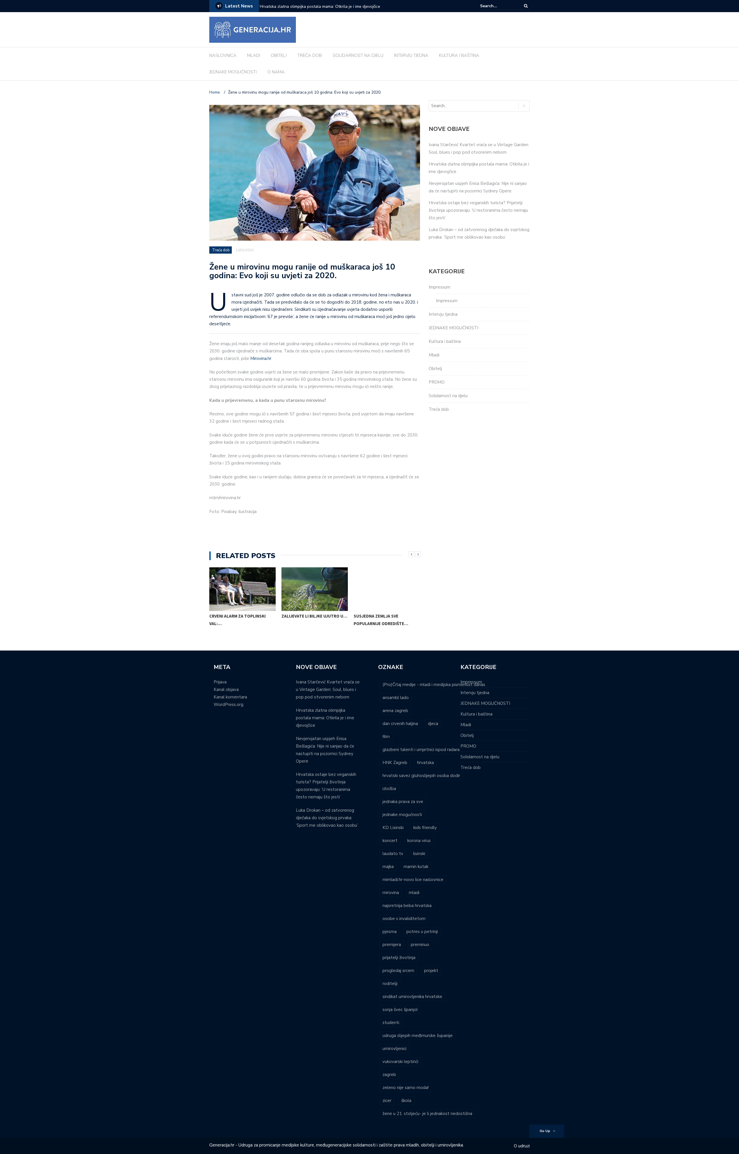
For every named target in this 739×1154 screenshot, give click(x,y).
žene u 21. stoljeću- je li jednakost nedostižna (427, 1113)
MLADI (253, 55)
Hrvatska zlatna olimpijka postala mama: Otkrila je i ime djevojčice (320, 6)
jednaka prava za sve (402, 801)
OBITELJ (279, 55)
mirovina (390, 892)
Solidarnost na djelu (448, 396)
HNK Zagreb (394, 762)
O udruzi (522, 1146)
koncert (390, 840)
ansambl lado (395, 697)
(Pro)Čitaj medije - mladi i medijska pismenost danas (433, 684)
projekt (431, 970)
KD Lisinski (393, 827)
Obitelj (435, 368)
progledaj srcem (398, 970)
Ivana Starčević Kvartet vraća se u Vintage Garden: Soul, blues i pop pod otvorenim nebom (328, 689)
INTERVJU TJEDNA (411, 55)
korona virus (419, 840)
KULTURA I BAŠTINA (459, 55)
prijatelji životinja (398, 957)
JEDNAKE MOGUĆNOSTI (233, 72)
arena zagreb (395, 710)
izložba (389, 788)
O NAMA (276, 72)
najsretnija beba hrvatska (407, 905)
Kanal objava (226, 689)
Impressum (439, 287)
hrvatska (425, 762)
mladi (414, 892)
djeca (433, 723)
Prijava (220, 682)
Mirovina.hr (260, 358)
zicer (386, 1100)
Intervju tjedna (443, 314)
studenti (390, 1022)
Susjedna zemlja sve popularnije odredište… (381, 619)
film (386, 736)
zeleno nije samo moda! (405, 1087)
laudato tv (392, 853)
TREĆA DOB (309, 55)
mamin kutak (416, 866)
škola (406, 1100)
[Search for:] (497, 6)
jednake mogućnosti (402, 814)
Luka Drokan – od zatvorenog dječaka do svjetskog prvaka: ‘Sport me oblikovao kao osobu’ (327, 817)
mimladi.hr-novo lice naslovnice (412, 879)
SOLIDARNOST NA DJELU (358, 55)
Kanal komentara (230, 697)
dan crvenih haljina (400, 723)
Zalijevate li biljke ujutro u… (314, 616)
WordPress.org (228, 704)
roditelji (390, 983)
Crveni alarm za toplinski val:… (237, 619)
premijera (391, 944)
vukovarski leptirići (400, 1061)
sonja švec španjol (400, 1009)
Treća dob (221, 250)
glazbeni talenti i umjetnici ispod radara (421, 749)
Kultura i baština (445, 341)
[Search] (526, 6)
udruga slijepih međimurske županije (417, 1035)
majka (388, 866)
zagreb (389, 1074)
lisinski (419, 853)
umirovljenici (394, 1048)
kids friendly (425, 827)
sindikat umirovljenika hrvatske (412, 996)
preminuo (420, 944)
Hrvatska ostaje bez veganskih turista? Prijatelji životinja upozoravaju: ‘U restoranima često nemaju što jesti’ (478, 210)
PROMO (437, 382)
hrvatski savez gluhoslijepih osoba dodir (421, 775)
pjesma (389, 931)
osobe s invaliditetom (404, 918)
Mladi (434, 355)
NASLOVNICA (222, 55)
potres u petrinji (422, 931)
